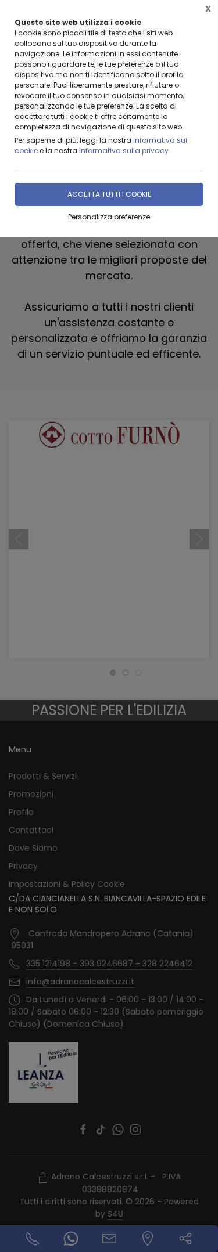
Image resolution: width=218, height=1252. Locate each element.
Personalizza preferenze (109, 217)
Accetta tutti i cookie (109, 194)
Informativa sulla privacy (124, 151)
